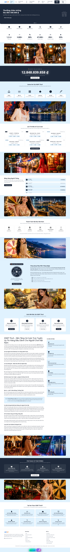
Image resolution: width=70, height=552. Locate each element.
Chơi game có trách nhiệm (50, 537)
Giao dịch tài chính (20, 2)
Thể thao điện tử (50, 2)
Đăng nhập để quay (16, 283)
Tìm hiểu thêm (35, 475)
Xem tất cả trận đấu (35, 148)
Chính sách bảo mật (20, 400)
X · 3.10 (56, 144)
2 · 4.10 (18, 136)
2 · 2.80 (60, 136)
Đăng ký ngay (32, 549)
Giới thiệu (48, 533)
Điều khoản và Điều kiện (50, 534)
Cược (16, 1)
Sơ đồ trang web (49, 543)
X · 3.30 (56, 136)
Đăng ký (57, 2)
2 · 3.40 (60, 144)
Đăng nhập (63, 2)
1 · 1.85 (10, 136)
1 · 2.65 (10, 144)
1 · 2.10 (31, 136)
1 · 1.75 (31, 144)
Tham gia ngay (8, 185)
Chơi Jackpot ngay (35, 77)
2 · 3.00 (39, 136)
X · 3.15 (14, 144)
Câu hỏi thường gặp (49, 541)
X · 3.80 (35, 144)
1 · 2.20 (52, 144)
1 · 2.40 (52, 136)
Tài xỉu (26, 2)
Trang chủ (11, 2)
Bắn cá (39, 2)
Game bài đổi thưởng (32, 2)
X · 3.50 (35, 136)
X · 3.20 (14, 136)
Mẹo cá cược (43, 2)
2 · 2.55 (18, 144)
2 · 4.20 (39, 144)
